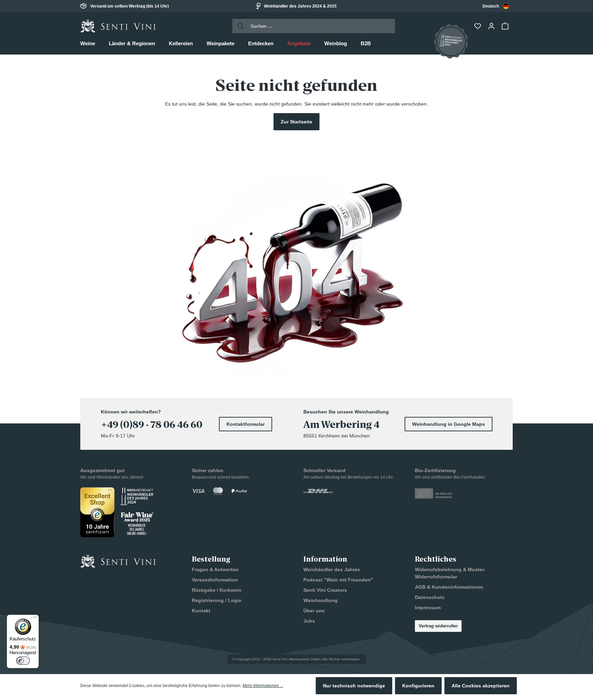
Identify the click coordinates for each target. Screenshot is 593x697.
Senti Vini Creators (325, 590)
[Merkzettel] (478, 26)
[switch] (23, 661)
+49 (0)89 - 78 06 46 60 (151, 425)
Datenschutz (429, 597)
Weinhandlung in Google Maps (448, 424)
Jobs (309, 621)
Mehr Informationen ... (263, 685)
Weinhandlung (320, 600)
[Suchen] (238, 26)
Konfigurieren (418, 685)
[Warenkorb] (506, 26)
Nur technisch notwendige (354, 685)
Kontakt (201, 610)
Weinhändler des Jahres (331, 569)
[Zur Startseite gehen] (118, 26)
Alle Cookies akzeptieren (481, 685)
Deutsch (490, 6)
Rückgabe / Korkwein (217, 590)
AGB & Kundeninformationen (449, 587)
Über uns (314, 610)
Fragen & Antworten (215, 569)
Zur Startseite (296, 121)
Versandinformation (215, 579)
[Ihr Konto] (492, 26)
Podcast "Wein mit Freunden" (338, 579)
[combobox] (496, 6)
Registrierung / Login (217, 600)
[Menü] (35, 619)
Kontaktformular (245, 424)
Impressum (428, 607)
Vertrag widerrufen (438, 625)
